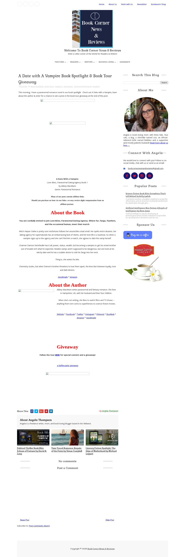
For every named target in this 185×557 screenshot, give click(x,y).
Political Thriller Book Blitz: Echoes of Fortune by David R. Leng (32, 451)
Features (59, 62)
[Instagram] (31, 3)
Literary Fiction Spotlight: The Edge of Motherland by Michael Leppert (101, 451)
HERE (57, 355)
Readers (74, 62)
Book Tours (49, 86)
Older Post (110, 520)
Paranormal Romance (83, 86)
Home (101, 4)
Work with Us (127, 4)
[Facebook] (19, 3)
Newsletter (142, 4)
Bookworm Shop (158, 4)
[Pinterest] (37, 3)
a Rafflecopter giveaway (67, 365)
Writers (89, 62)
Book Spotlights (37, 86)
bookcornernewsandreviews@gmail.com (145, 168)
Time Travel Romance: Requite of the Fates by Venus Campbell (66, 449)
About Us (113, 4)
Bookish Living (106, 62)
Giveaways (125, 62)
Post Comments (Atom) (39, 526)
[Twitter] (25, 3)
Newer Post (24, 520)
